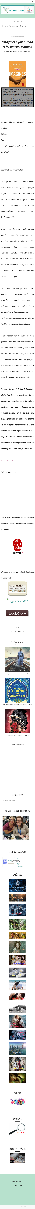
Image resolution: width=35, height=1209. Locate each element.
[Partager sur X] (16, 631)
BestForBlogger (25, 1206)
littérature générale (17, 36)
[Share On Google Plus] (23, 631)
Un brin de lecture (14, 1206)
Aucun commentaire (24, 51)
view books (20, 866)
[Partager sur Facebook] (12, 631)
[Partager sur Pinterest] (20, 631)
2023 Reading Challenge (12, 858)
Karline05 (10, 860)
